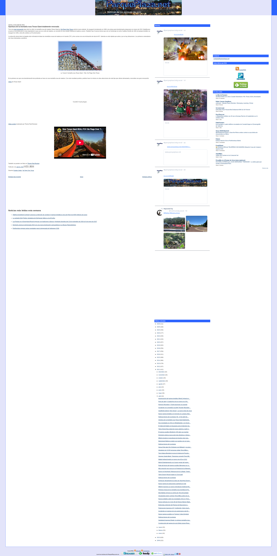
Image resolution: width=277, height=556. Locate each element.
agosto (161, 384)
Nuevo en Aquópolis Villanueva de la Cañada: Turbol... (174, 471)
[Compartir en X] (29, 166)
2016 (158, 354)
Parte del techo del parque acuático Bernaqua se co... (174, 465)
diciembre (162, 372)
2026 (158, 324)
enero (160, 533)
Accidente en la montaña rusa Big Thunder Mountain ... (174, 407)
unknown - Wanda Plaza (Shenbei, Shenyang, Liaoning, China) (234, 103)
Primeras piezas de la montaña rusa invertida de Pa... (174, 490)
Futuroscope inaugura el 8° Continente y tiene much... (174, 508)
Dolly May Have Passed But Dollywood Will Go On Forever (233, 109)
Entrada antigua (147, 177)
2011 (158, 369)
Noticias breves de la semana (167, 444)
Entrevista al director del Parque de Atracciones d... (173, 505)
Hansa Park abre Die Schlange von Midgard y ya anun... (174, 447)
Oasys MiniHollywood (222, 131)
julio (160, 387)
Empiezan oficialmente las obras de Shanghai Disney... (174, 480)
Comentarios (146, 551)
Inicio (81, 177)
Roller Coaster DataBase (223, 101)
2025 (158, 327)
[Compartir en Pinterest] (33, 166)
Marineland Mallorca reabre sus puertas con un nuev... (174, 441)
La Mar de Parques (221, 95)
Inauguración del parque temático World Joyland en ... (174, 398)
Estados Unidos (18, 170)
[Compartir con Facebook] (31, 166)
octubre (161, 378)
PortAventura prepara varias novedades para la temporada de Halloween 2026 (36, 228)
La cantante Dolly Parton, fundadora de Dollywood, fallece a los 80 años (34, 218)
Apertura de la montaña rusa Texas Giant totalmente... (174, 420)
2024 (158, 330)
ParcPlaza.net (220, 114)
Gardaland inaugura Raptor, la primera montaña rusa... (174, 520)
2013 (158, 363)
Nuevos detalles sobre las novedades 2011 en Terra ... (174, 499)
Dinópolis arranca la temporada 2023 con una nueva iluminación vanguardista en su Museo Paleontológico (44, 225)
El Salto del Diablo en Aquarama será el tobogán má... (174, 426)
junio (160, 390)
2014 (158, 360)
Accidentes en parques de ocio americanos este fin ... (174, 511)
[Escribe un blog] (27, 166)
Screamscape (220, 108)
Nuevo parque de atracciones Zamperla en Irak (172, 483)
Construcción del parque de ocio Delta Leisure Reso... (174, 523)
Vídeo (10, 82)
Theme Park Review (33, 163)
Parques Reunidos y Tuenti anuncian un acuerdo (172, 404)
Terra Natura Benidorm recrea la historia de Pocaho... (174, 453)
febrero (161, 530)
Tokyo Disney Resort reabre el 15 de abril (170, 474)
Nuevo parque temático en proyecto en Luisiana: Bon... (174, 414)
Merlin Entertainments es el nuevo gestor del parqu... (173, 462)
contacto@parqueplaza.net (221, 58)
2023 (158, 333)
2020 (158, 342)
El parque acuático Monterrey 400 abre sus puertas (173, 432)
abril (160, 396)
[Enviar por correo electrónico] (25, 166)
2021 (158, 339)
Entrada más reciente (14, 177)
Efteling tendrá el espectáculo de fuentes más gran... (173, 438)
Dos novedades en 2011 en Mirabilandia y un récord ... (174, 423)
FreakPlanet (219, 145)
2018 (158, 348)
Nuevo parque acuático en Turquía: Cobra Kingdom (173, 514)
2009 (158, 540)
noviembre (162, 375)
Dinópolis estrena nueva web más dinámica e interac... (174, 435)
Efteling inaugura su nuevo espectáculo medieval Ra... (174, 487)
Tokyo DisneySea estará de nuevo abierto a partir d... (173, 429)
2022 (158, 336)
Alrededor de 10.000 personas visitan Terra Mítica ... (173, 450)
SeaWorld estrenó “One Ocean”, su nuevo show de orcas (175, 411)
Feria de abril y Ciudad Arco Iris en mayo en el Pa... (173, 401)
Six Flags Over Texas (67, 29)
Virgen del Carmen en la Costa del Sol (227, 155)
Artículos (138, 551)
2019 (158, 345)
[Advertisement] (138, 18)
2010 (158, 537)
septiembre (162, 381)
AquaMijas (219, 154)
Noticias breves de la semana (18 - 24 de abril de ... (173, 417)
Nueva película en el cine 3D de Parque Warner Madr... (174, 502)
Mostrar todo (265, 168)
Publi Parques (220, 122)
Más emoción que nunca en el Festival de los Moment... (174, 468)
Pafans (218, 139)
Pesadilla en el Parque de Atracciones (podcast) (230, 160)
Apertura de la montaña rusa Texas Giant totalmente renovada (33, 27)
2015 (158, 357)
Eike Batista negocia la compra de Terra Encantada (173, 493)
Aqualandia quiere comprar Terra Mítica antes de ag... (174, 496)
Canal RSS (242, 70)
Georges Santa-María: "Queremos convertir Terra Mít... (174, 456)
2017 (158, 351)
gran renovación (18, 29)
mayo (160, 393)
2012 (158, 366)
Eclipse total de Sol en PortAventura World (228, 140)
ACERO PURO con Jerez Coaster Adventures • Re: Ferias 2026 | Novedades (238, 96)
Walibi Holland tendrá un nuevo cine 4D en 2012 (172, 459)
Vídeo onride (12, 124)
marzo (161, 527)
